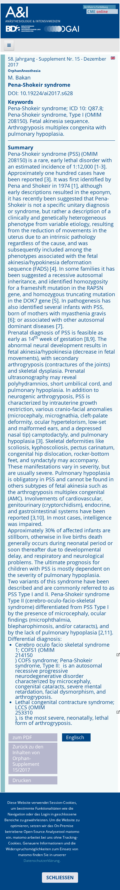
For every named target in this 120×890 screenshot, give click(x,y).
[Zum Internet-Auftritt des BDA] (23, 28)
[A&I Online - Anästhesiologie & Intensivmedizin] (32, 14)
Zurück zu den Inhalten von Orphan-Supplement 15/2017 (28, 758)
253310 (24, 712)
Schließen (60, 877)
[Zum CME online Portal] (100, 9)
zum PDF (22, 737)
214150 (24, 655)
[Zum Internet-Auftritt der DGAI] (61, 28)
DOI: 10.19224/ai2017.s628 (40, 93)
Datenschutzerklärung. (42, 860)
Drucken (22, 780)
